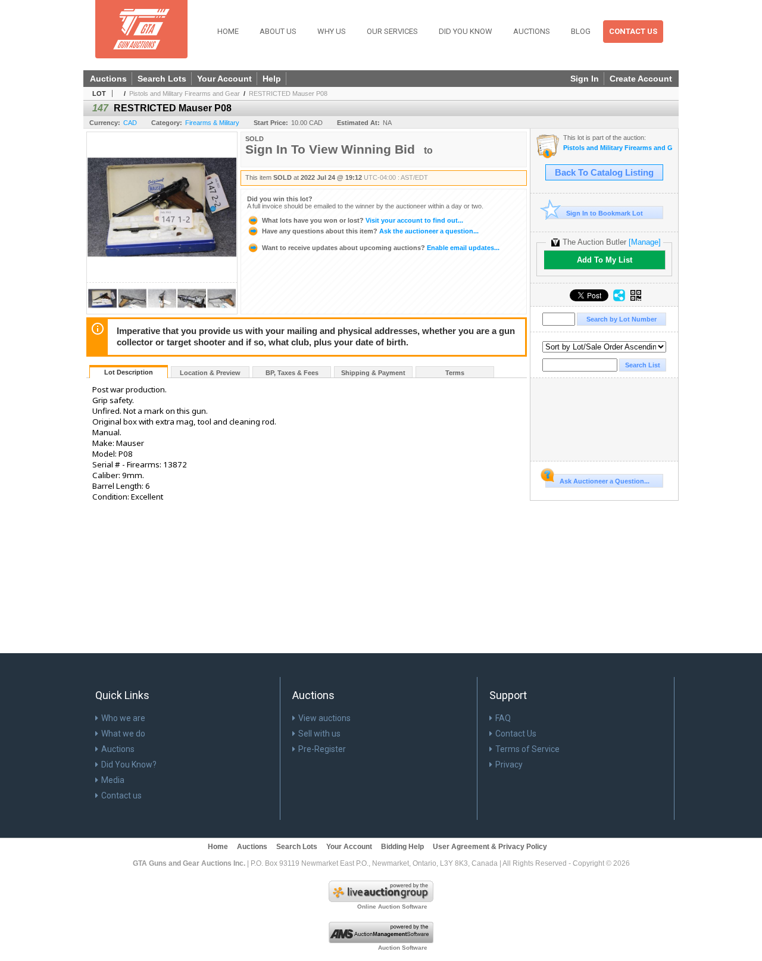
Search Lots (162, 78)
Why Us (331, 31)
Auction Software (402, 947)
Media (112, 780)
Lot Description (128, 372)
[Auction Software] (381, 941)
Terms (454, 372)
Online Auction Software (392, 906)
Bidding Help (402, 847)
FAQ (503, 718)
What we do (123, 733)
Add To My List (604, 259)
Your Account (224, 78)
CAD (130, 122)
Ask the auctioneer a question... (370, 231)
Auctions (531, 31)
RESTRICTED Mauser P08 (288, 93)
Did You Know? (129, 764)
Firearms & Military (212, 122)
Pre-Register (322, 749)
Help (272, 78)
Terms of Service (527, 749)
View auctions (324, 718)
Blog (581, 31)
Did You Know (465, 31)
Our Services (392, 31)
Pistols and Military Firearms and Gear (184, 93)
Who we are (123, 718)
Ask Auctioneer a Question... (604, 481)
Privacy (509, 764)
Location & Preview (210, 372)
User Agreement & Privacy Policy (490, 847)
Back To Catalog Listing (604, 172)
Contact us (121, 795)
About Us (278, 31)
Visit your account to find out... (362, 220)
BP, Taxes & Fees (292, 372)
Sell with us (319, 733)
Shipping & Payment (373, 372)
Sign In (584, 78)
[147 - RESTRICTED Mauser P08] (102, 310)
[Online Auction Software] (381, 900)
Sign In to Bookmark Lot (604, 213)
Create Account (641, 78)
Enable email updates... (380, 247)
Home (228, 31)
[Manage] (644, 242)
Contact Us (633, 31)
